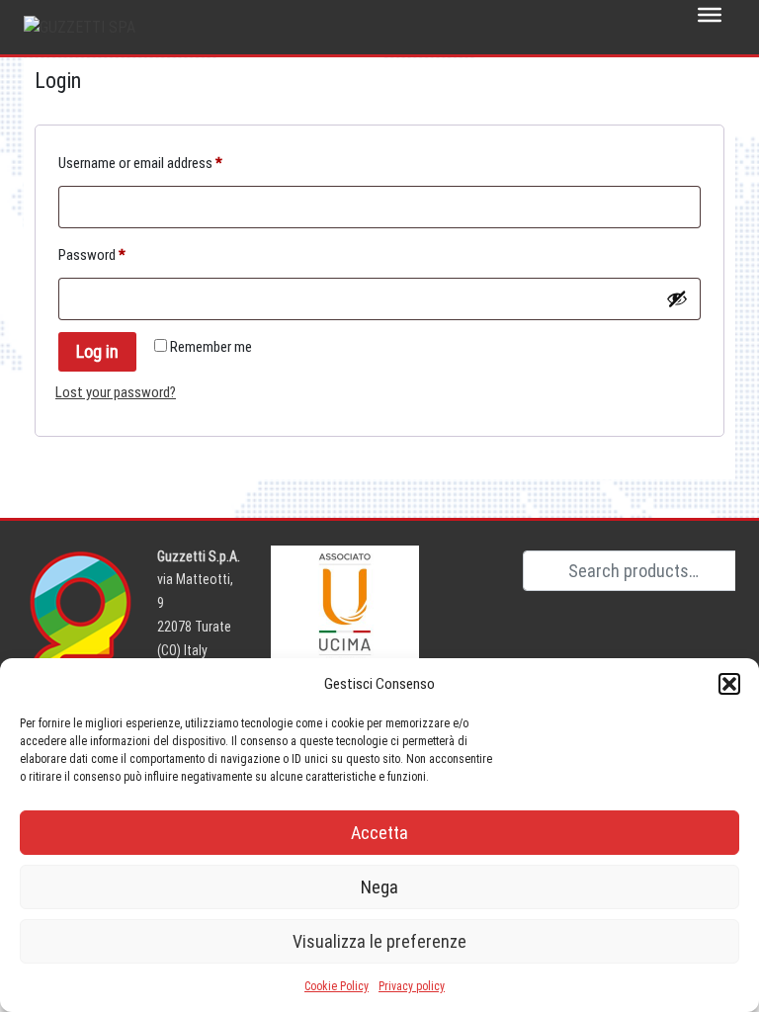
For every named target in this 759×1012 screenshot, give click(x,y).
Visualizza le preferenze (379, 941)
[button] (729, 684)
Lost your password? (115, 392)
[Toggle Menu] (709, 15)
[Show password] (677, 298)
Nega (379, 887)
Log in (97, 351)
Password (116, 254)
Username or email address (164, 162)
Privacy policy (412, 986)
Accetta (379, 832)
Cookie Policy (336, 986)
